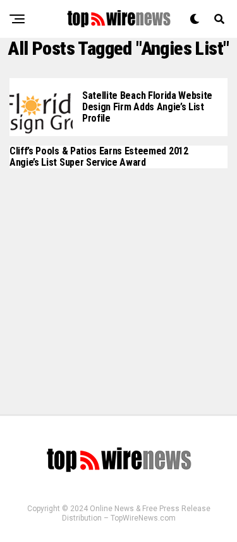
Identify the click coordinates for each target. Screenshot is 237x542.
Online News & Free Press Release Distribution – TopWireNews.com (136, 513)
